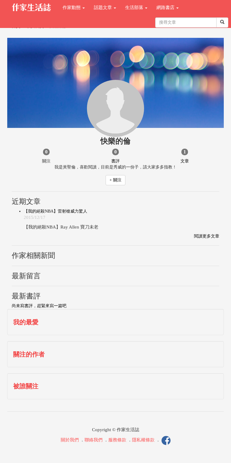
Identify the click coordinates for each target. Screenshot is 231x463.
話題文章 (103, 7)
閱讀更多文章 (206, 236)
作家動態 (72, 7)
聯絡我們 (94, 440)
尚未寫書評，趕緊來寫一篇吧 (39, 306)
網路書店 (166, 7)
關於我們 (70, 440)
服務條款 (117, 440)
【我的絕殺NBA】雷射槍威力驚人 (55, 211)
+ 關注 (115, 180)
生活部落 (134, 7)
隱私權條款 (143, 440)
